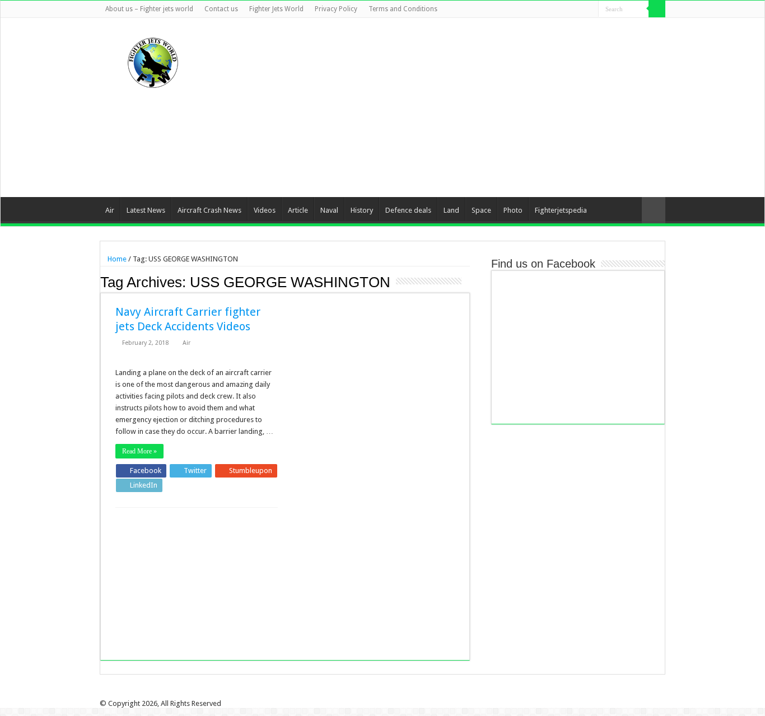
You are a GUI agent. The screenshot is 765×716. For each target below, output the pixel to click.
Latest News (146, 210)
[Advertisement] (453, 107)
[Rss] (537, 9)
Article (298, 210)
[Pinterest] (569, 9)
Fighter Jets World (276, 9)
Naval (329, 210)
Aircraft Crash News (209, 210)
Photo (513, 210)
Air (109, 210)
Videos (265, 210)
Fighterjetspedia (561, 210)
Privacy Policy (336, 9)
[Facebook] (547, 9)
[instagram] (590, 9)
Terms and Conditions (402, 9)
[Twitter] (558, 9)
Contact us (221, 9)
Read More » (139, 451)
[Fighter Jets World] (153, 60)
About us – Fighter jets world (149, 9)
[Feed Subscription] (467, 281)
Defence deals (408, 210)
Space (481, 210)
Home (116, 259)
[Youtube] (579, 9)
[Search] (657, 9)
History (362, 210)
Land (451, 210)
